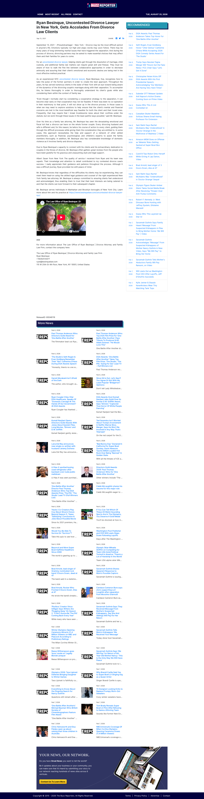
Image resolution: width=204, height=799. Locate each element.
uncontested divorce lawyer (55, 62)
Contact (166, 796)
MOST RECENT (52, 14)
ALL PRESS (66, 14)
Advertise (155, 796)
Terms (128, 796)
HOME (40, 14)
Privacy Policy (140, 796)
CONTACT (78, 14)
